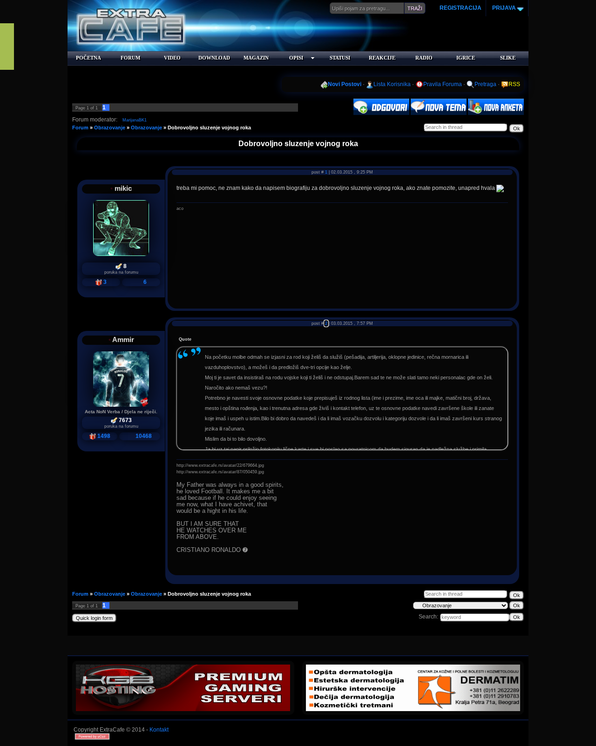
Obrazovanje (109, 127)
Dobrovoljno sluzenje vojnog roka (209, 127)
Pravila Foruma (442, 84)
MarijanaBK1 (134, 120)
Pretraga (485, 84)
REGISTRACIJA (460, 8)
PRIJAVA (503, 8)
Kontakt (159, 729)
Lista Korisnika (392, 84)
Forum (80, 127)
